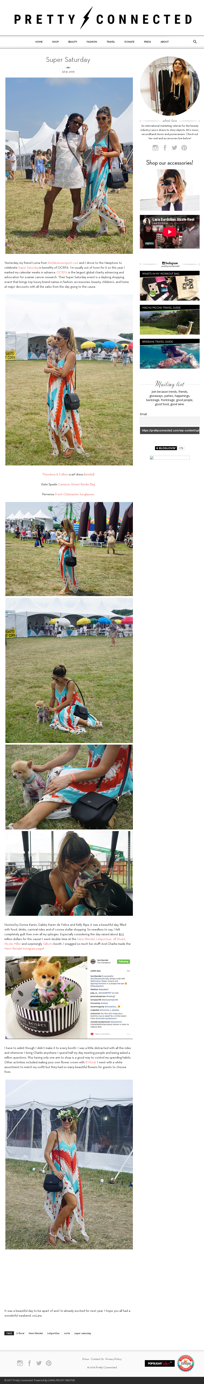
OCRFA (62, 272)
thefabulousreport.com (63, 263)
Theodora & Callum (55, 474)
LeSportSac (53, 1333)
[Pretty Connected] (102, 18)
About (165, 42)
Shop (55, 42)
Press (147, 42)
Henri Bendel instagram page (23, 948)
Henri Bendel (86, 939)
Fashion (92, 42)
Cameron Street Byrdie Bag (76, 484)
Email (143, 414)
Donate (129, 42)
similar (89, 474)
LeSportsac (104, 939)
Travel (111, 42)
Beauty (72, 42)
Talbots (48, 944)
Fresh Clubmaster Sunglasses (74, 494)
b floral (20, 1333)
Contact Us (97, 1359)
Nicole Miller (12, 944)
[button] (195, 42)
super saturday (82, 1333)
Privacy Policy (114, 1359)
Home (39, 42)
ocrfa (67, 1333)
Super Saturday (28, 267)
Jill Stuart (119, 939)
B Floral (90, 1062)
